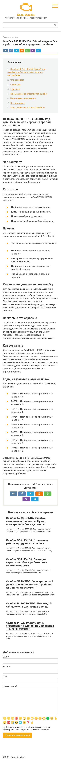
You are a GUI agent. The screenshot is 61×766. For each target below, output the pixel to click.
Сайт (5, 676)
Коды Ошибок (26, 14)
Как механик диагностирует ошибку (28, 93)
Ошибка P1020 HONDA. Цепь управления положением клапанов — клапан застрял (30, 626)
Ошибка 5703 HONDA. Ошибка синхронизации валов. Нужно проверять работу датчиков (26, 521)
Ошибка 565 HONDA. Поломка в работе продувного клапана (27, 541)
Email (6, 666)
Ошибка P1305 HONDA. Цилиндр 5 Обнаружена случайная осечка (29, 605)
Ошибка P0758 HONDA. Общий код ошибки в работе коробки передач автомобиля (26, 72)
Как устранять (17, 103)
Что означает (17, 79)
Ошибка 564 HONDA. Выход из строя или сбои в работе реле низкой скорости (26, 562)
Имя (6, 657)
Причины (15, 89)
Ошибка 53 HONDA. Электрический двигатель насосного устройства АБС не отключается (29, 584)
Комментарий (10, 686)
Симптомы (15, 84)
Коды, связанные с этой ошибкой (27, 107)
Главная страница (10, 37)
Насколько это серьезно (23, 98)
